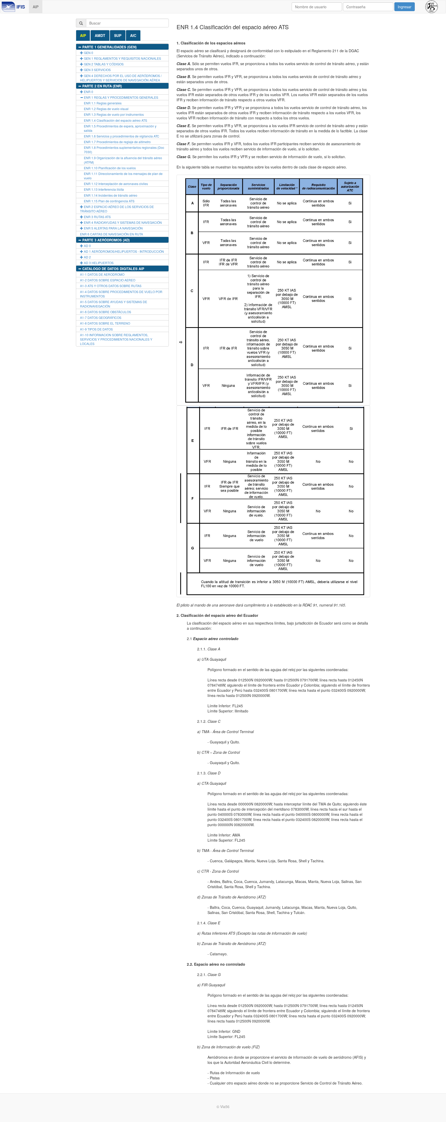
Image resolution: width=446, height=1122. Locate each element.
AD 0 (87, 245)
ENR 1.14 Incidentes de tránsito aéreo (110, 195)
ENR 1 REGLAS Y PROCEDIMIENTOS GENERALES (120, 97)
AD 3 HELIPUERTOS (98, 262)
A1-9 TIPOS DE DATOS (96, 329)
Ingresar (404, 6)
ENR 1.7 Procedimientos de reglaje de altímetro (117, 142)
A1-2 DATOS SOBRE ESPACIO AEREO (107, 280)
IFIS (21, 6)
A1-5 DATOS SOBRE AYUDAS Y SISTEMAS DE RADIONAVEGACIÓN (113, 303)
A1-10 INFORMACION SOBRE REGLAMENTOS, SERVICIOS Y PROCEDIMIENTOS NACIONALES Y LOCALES (116, 339)
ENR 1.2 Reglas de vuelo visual (106, 108)
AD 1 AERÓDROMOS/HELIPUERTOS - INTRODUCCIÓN (123, 251)
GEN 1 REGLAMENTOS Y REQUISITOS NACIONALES (122, 58)
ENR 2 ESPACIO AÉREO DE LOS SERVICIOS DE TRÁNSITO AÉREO (117, 208)
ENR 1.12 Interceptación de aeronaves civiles (116, 183)
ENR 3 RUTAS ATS (97, 216)
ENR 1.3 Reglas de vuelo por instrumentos (114, 114)
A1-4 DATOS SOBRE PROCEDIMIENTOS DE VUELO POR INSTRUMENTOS (121, 293)
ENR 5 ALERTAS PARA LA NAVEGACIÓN (113, 228)
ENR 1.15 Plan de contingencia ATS (109, 201)
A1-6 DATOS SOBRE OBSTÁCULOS (105, 312)
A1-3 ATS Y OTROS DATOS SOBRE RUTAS (110, 285)
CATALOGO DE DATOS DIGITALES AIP (112, 268)
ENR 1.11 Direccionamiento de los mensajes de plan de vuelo (123, 175)
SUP (117, 35)
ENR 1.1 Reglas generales (103, 103)
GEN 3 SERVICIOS (97, 69)
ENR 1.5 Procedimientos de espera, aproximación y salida (120, 128)
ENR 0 (88, 91)
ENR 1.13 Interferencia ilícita (104, 189)
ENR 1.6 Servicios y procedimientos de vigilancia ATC (121, 136)
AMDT (100, 35)
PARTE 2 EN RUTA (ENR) (101, 85)
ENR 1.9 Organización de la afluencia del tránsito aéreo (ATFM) (123, 160)
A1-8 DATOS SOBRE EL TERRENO (105, 323)
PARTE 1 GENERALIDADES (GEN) (109, 46)
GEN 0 (88, 52)
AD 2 (87, 257)
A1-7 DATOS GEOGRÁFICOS (100, 317)
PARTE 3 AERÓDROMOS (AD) (105, 239)
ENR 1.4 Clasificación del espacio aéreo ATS (115, 120)
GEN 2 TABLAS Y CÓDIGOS (103, 64)
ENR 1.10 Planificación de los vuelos (110, 168)
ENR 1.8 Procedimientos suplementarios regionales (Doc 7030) (124, 149)
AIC (133, 35)
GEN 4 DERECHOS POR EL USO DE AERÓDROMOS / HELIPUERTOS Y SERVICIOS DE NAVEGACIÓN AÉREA (121, 77)
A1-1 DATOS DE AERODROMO (102, 274)
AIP (35, 6)
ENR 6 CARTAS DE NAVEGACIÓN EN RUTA (111, 234)
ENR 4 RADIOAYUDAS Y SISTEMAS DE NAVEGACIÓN (122, 222)
